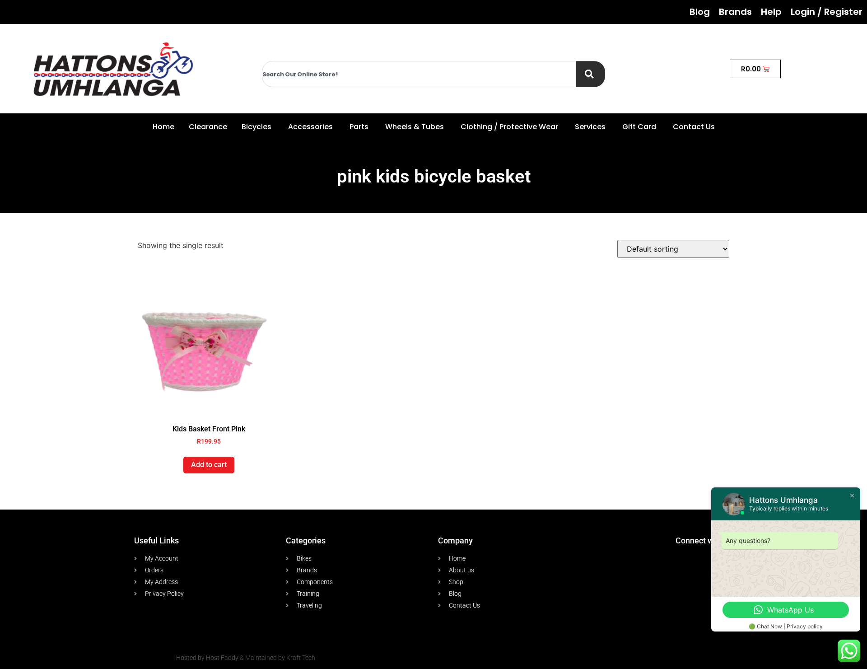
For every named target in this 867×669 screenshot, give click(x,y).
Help (771, 11)
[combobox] (419, 74)
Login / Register (826, 11)
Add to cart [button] (209, 464)
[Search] (590, 74)
